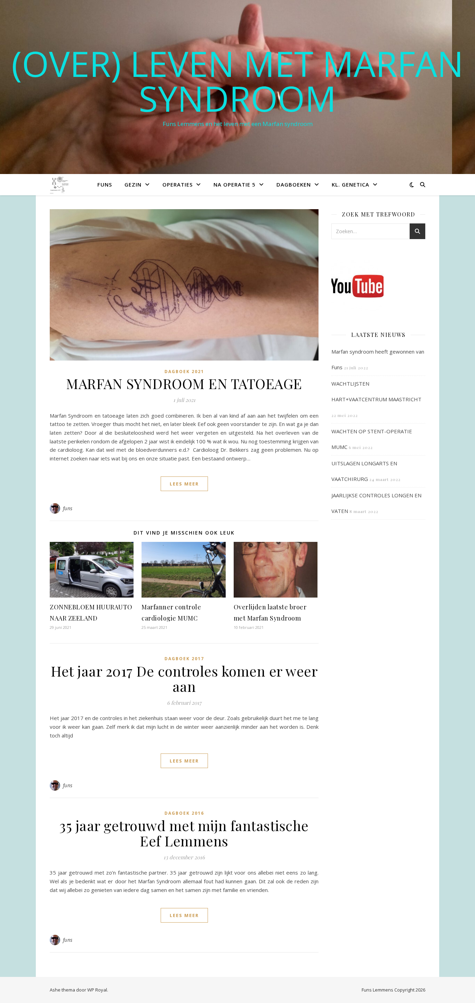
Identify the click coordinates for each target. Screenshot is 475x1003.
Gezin (133, 184)
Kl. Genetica (350, 184)
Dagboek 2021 (184, 371)
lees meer (184, 484)
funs (68, 508)
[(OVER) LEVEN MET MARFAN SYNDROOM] (60, 184)
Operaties (177, 184)
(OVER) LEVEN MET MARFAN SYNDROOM (237, 81)
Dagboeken (293, 184)
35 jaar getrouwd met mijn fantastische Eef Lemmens (184, 833)
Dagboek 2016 (184, 813)
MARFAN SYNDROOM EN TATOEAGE (184, 383)
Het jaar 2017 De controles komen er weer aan (184, 678)
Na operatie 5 (235, 184)
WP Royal (97, 990)
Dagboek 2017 (184, 659)
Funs (104, 184)
